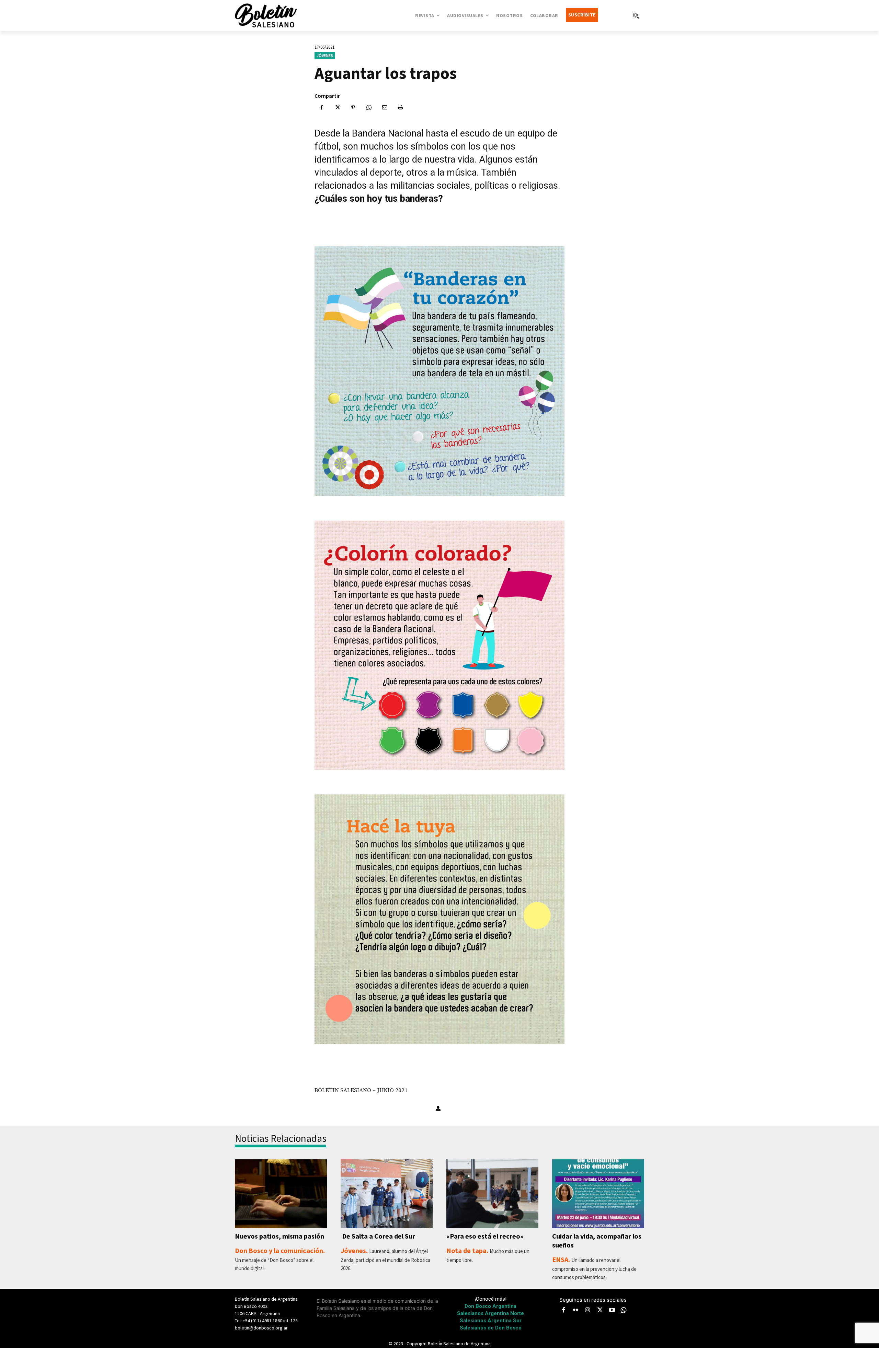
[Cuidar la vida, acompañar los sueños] (598, 1193)
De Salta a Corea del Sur (378, 1236)
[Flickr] (575, 1310)
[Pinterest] (353, 107)
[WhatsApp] (369, 107)
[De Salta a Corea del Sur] (387, 1193)
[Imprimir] (400, 107)
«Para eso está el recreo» (485, 1236)
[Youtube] (612, 1310)
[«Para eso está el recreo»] (492, 1193)
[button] (636, 15)
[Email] (384, 107)
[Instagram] (587, 1310)
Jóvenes (325, 55)
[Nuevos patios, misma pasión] (281, 1193)
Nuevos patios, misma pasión (279, 1236)
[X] (337, 107)
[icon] (623, 1310)
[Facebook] (321, 107)
